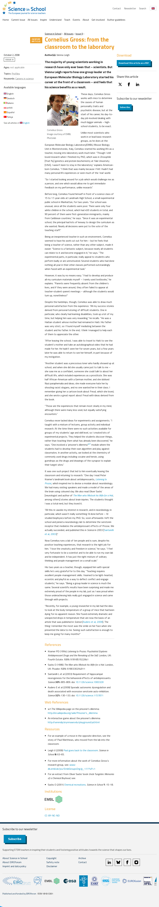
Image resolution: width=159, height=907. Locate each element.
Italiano (10, 103)
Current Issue (18, 20)
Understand (55, 20)
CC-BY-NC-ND (52, 815)
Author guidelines (116, 20)
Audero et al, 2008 (92, 622)
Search (142, 8)
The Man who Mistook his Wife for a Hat (93, 495)
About (86, 20)
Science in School (53, 34)
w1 (89, 443)
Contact (117, 8)
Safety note (52, 862)
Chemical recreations (75, 784)
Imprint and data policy (14, 866)
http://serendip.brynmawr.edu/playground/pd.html (74, 722)
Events (76, 20)
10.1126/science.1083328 (89, 682)
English (10, 93)
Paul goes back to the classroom (81, 750)
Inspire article (36, 40)
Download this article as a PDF (134, 63)
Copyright (51, 858)
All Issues (33, 20)
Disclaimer (51, 866)
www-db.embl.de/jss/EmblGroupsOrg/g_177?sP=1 (71, 767)
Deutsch (11, 98)
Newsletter (130, 8)
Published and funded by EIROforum (19, 893)
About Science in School (14, 858)
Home (5, 20)
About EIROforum (11, 862)
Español (10, 112)
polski (10, 107)
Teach (67, 20)
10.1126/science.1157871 (89, 695)
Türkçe (10, 117)
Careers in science (24, 78)
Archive (82, 858)
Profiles (16, 73)
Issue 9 (79, 34)
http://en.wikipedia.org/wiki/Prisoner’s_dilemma (73, 713)
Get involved (98, 20)
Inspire (43, 20)
